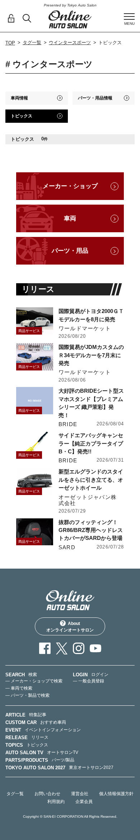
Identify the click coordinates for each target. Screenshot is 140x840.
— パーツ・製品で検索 (27, 695)
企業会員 (84, 801)
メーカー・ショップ (70, 186)
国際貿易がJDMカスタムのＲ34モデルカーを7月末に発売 (91, 355)
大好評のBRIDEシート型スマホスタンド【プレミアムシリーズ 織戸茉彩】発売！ (91, 403)
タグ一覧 (32, 42)
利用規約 (56, 801)
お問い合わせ (47, 794)
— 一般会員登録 (88, 681)
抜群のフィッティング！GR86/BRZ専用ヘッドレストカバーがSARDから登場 (91, 530)
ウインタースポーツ (70, 42)
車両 (70, 218)
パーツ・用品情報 (95, 98)
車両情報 (19, 98)
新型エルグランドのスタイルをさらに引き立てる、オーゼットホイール (91, 479)
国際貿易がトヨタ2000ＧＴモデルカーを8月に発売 (91, 315)
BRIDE (68, 424)
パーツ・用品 (70, 250)
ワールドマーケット (85, 328)
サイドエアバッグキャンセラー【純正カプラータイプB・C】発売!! (91, 443)
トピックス (21, 115)
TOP (10, 43)
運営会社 (79, 794)
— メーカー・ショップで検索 (33, 681)
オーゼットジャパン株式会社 (88, 500)
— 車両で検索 (18, 688)
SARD (67, 547)
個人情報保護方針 (116, 794)
